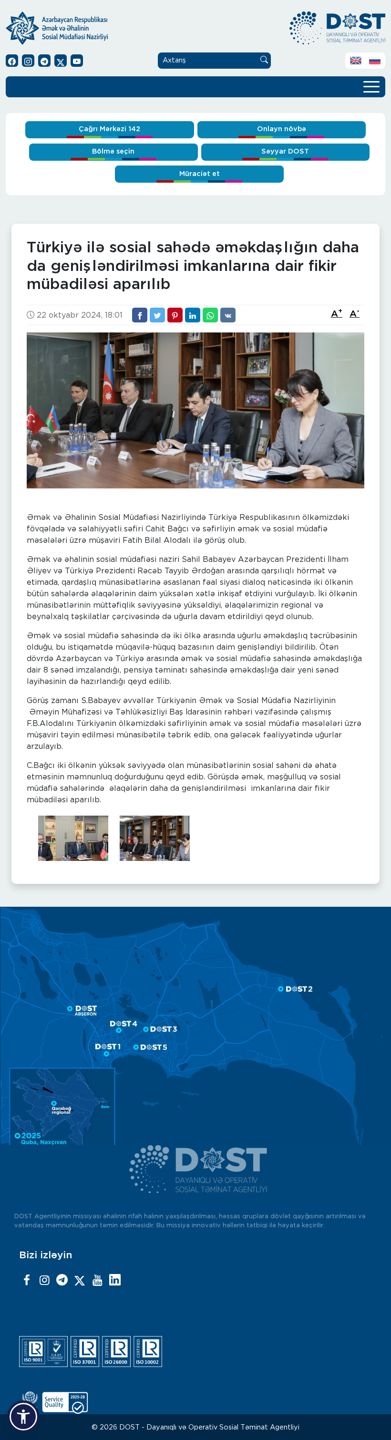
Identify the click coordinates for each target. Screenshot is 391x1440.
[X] (79, 1280)
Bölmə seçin (113, 151)
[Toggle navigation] (371, 85)
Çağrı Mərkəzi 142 (109, 129)
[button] (23, 1416)
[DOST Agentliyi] (115, 1280)
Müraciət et (199, 174)
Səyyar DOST (285, 151)
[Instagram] (44, 1280)
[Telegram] (62, 1280)
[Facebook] (26, 1280)
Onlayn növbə (281, 129)
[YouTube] (97, 1280)
